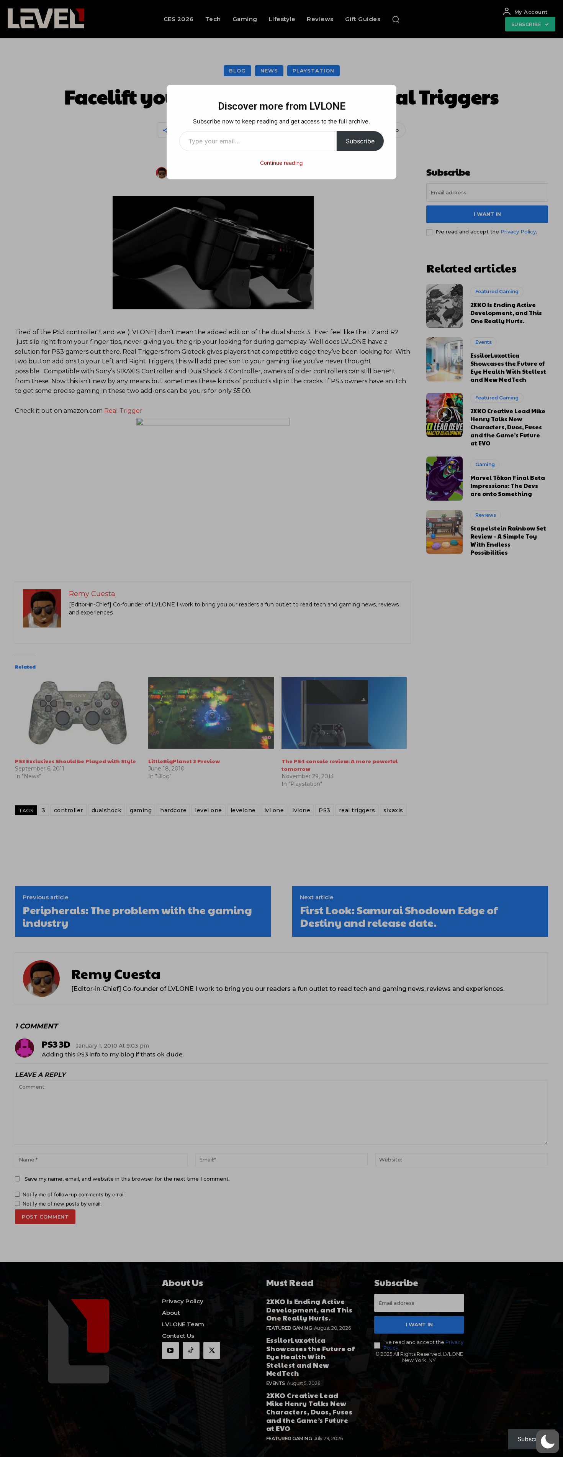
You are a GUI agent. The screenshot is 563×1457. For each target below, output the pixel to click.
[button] (547, 1441)
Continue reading (281, 162)
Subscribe (360, 141)
